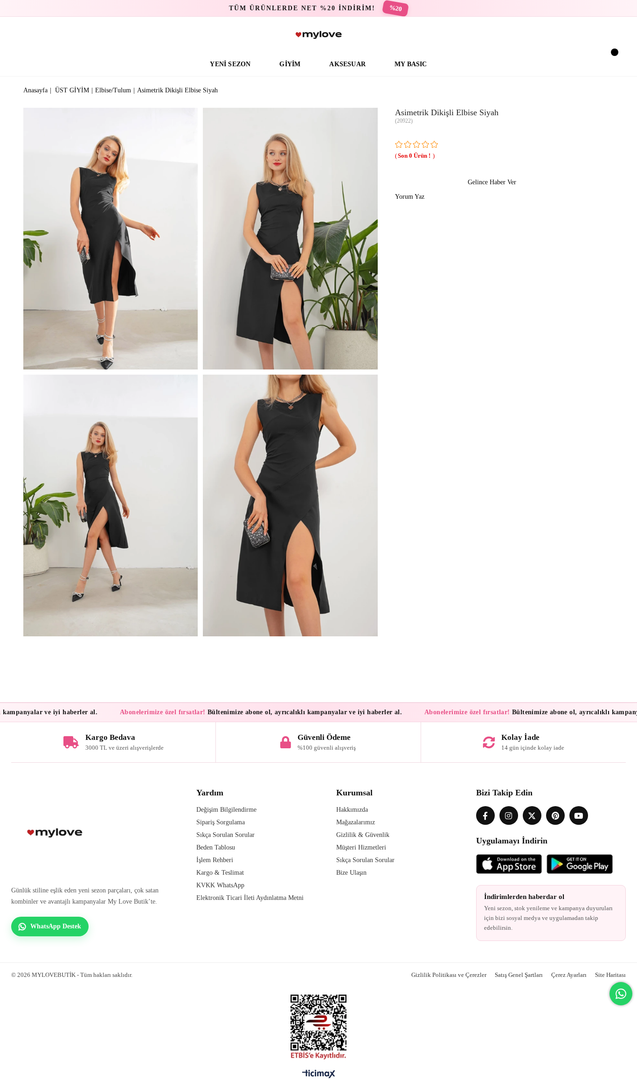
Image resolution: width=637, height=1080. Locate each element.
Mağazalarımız (355, 822)
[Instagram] (508, 815)
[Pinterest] (555, 815)
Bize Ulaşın (351, 872)
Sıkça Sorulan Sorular (225, 834)
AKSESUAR (347, 64)
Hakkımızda (352, 809)
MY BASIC (411, 64)
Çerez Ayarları (569, 974)
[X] (532, 815)
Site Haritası (610, 974)
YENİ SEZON (230, 64)
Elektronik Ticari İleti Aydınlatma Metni (250, 897)
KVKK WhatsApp (220, 885)
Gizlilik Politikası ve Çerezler (448, 974)
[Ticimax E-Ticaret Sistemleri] (318, 1076)
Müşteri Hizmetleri (361, 847)
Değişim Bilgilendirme (226, 809)
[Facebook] (485, 815)
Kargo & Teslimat (220, 872)
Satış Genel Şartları (519, 974)
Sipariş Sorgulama (220, 822)
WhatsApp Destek (55, 926)
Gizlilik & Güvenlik (362, 834)
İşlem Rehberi (214, 860)
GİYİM (289, 64)
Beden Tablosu (215, 847)
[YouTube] (578, 815)
